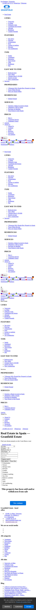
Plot (9, 65)
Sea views (11, 38)
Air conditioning (13, 48)
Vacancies (12, 1)
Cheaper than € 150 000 (15, 76)
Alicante (10, 28)
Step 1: (10, 118)
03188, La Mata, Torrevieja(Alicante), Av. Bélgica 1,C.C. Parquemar (13, 515)
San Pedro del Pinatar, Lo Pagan (13, 573)
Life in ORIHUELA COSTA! (13, 593)
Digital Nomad (12, 98)
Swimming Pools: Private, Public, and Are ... (17, 590)
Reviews (10, 131)
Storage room (6, 467)
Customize (18, 606)
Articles (6, 123)
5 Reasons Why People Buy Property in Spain (21, 88)
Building (7, 548)
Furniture (5, 472)
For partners (11, 134)
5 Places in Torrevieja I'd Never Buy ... (15, 587)
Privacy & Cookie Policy (23, 602)
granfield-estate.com (11, 522)
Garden (5, 470)
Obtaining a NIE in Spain (15, 107)
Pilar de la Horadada (10, 571)
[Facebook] (5, 530)
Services (6, 81)
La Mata (10, 23)
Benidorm (11, 30)
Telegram (23, 3)
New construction (13, 79)
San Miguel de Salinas (10, 574)
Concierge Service (13, 119)
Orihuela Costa (12, 25)
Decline (7, 606)
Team (9, 129)
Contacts (10, 128)
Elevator (10, 47)
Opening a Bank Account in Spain (18, 106)
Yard (4, 481)
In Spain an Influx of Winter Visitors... (15, 592)
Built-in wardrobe (8, 478)
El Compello (8, 579)
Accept (28, 606)
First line (10, 40)
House (6, 549)
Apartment (11, 57)
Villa (9, 62)
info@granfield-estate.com (13, 520)
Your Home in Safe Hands (16, 111)
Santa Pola (7, 576)
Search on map (12, 78)
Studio (10, 56)
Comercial (7, 552)
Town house (11, 60)
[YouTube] (5, 532)
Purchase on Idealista (14, 109)
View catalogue (18, 503)
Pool (9, 43)
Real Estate (7, 14)
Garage (6, 554)
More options (4, 461)
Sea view (5, 476)
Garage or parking (13, 45)
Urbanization (12, 42)
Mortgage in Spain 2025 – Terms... (14, 595)
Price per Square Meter (15, 91)
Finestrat (6, 578)
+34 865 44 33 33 (7, 429)
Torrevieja (11, 21)
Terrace (5, 465)
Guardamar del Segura (14, 26)
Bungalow (11, 59)
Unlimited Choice (13, 121)
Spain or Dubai (8, 596)
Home (2, 299)
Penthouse (11, 64)
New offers (11, 74)
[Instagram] (5, 529)
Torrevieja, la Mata (9, 563)
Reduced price (12, 73)
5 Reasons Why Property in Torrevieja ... (16, 588)
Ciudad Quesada (13, 31)
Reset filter (13, 461)
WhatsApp (17, 3)
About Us (7, 124)
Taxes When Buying (14, 90)
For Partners (4, 1)
